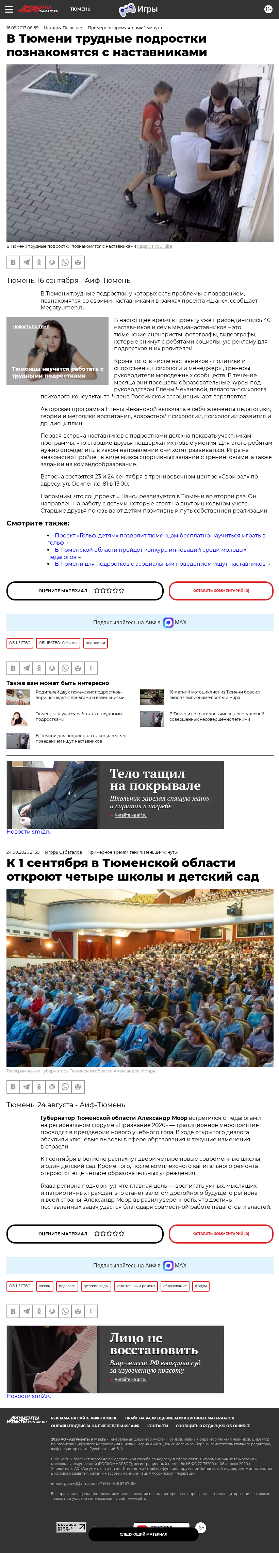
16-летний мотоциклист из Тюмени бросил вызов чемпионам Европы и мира (214, 694)
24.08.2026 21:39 (22, 852)
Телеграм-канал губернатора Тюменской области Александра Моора (80, 1071)
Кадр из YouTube (154, 246)
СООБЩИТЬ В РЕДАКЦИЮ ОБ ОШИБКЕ (213, 1426)
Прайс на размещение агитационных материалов (179, 1418)
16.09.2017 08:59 (22, 27)
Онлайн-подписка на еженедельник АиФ (95, 1426)
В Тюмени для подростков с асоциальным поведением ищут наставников (160, 564)
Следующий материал (143, 1534)
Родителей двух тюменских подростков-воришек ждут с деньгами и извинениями (80, 694)
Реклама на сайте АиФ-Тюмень (84, 1418)
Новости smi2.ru (29, 831)
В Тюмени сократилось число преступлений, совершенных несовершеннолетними (217, 716)
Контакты (157, 1426)
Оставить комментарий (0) (221, 591)
